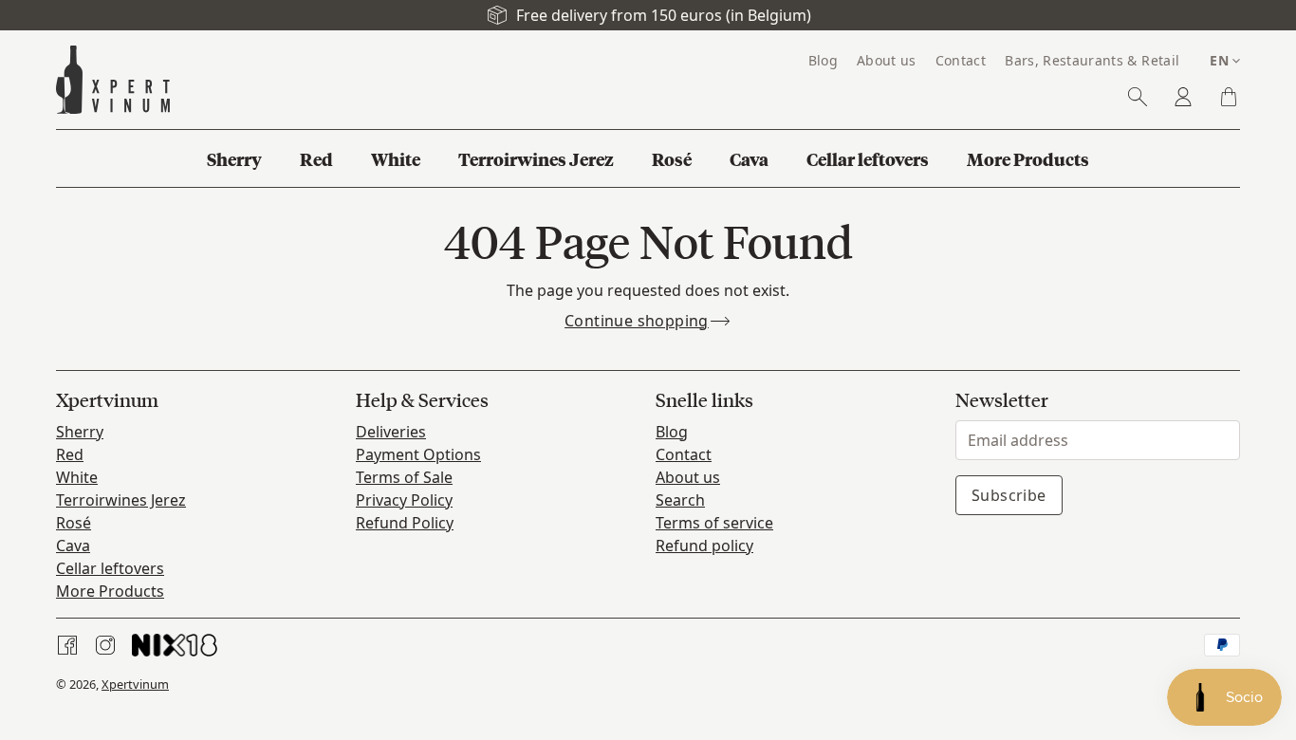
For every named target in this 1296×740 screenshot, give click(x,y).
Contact (684, 454)
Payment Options (418, 454)
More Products (110, 591)
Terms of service (714, 522)
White (77, 477)
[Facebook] (67, 645)
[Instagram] (105, 645)
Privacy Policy (404, 500)
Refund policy (704, 545)
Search (680, 500)
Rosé (73, 522)
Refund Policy (405, 522)
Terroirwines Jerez (121, 500)
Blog (672, 431)
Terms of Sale (404, 477)
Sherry (79, 431)
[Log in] (1183, 96)
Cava (73, 545)
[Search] (1137, 96)
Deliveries (391, 431)
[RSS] (174, 645)
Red (69, 454)
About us (688, 477)
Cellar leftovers (110, 568)
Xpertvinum (135, 684)
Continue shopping (637, 320)
